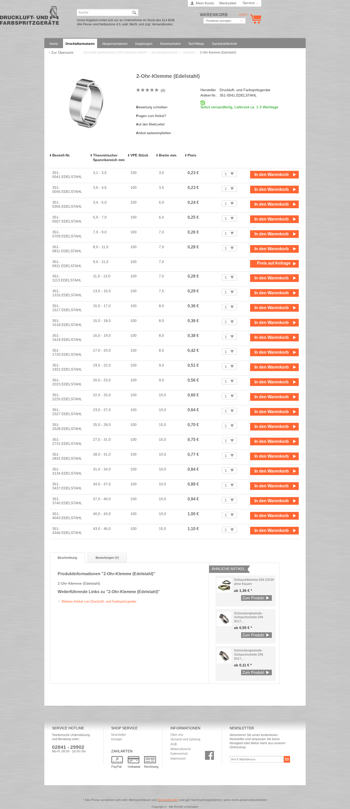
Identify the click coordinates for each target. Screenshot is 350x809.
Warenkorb (254, 18)
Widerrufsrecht (180, 749)
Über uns (176, 735)
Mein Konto (205, 3)
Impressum (178, 758)
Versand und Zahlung (185, 739)
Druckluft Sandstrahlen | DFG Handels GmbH (29, 17)
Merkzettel (227, 3)
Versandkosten (168, 800)
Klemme (189, 52)
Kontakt (116, 739)
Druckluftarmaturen (165, 52)
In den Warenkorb (271, 174)
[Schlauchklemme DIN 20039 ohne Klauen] (224, 585)
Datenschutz (179, 753)
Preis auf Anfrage (274, 263)
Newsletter (118, 735)
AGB (173, 744)
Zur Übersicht (62, 52)
